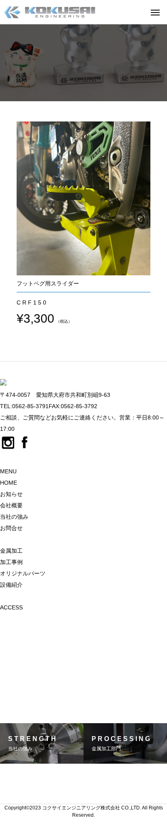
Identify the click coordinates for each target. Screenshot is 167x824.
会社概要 (11, 505)
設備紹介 (11, 584)
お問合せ (11, 528)
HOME (8, 482)
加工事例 (11, 562)
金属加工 (11, 550)
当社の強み (14, 516)
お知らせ (11, 494)
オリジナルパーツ (22, 573)
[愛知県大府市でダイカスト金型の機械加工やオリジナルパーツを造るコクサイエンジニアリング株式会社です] (49, 12)
